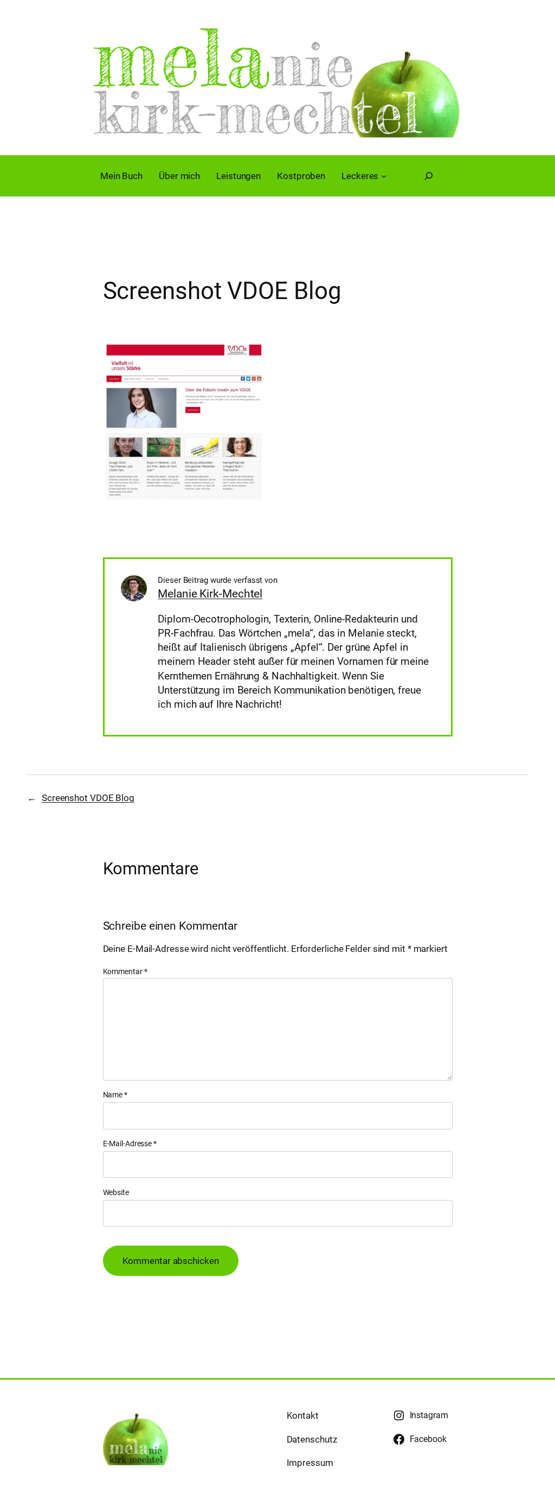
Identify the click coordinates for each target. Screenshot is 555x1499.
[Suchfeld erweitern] (429, 176)
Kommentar (125, 971)
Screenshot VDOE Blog (88, 797)
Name (115, 1094)
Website (116, 1192)
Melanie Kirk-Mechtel (210, 593)
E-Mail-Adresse (130, 1143)
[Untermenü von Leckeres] (383, 176)
